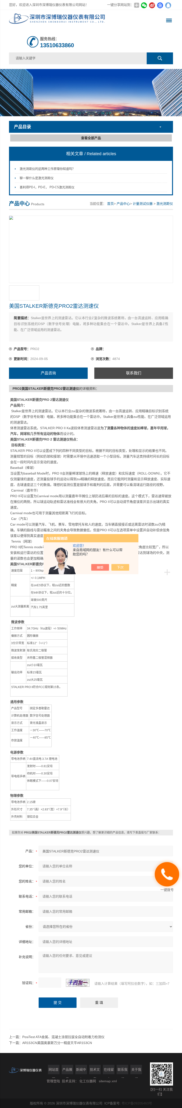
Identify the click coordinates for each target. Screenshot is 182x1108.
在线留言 (109, 1071)
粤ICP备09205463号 (137, 1103)
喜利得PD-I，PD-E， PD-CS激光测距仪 (47, 187)
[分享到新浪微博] (152, 5)
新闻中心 (81, 1071)
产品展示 (67, 1071)
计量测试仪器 (143, 203)
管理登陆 (53, 1081)
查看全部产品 (91, 138)
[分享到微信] (144, 5)
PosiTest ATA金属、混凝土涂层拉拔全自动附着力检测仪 (63, 1037)
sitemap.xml (108, 1081)
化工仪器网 (87, 1081)
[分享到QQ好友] (168, 5)
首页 (110, 203)
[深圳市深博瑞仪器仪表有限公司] (58, 20)
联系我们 (133, 373)
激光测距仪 (164, 203)
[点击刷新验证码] (78, 983)
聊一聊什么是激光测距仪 (37, 178)
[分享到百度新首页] (160, 5)
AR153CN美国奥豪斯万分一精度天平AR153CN (57, 1043)
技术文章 (95, 1071)
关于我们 (136, 1071)
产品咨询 (48, 373)
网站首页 (54, 1071)
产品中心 (123, 203)
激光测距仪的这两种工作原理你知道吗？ (47, 169)
